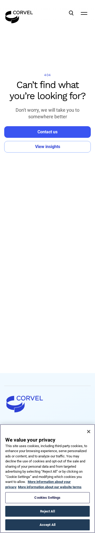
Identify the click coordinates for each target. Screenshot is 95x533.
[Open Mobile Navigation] (84, 13)
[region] (47, 478)
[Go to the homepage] (19, 13)
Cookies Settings (47, 498)
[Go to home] (47, 403)
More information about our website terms (50, 487)
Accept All (47, 525)
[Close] (88, 431)
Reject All (47, 511)
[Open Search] (71, 13)
